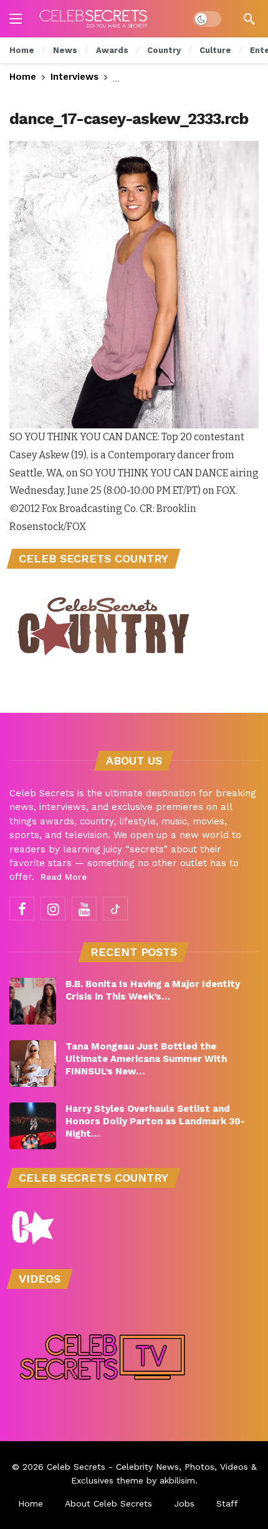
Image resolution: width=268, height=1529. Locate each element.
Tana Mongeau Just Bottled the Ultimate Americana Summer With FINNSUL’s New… (146, 1059)
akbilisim (177, 1480)
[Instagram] (53, 908)
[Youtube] (84, 908)
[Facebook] (21, 908)
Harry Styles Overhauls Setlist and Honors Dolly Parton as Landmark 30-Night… (155, 1121)
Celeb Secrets (76, 1467)
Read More (64, 877)
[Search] (249, 18)
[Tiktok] (115, 908)
